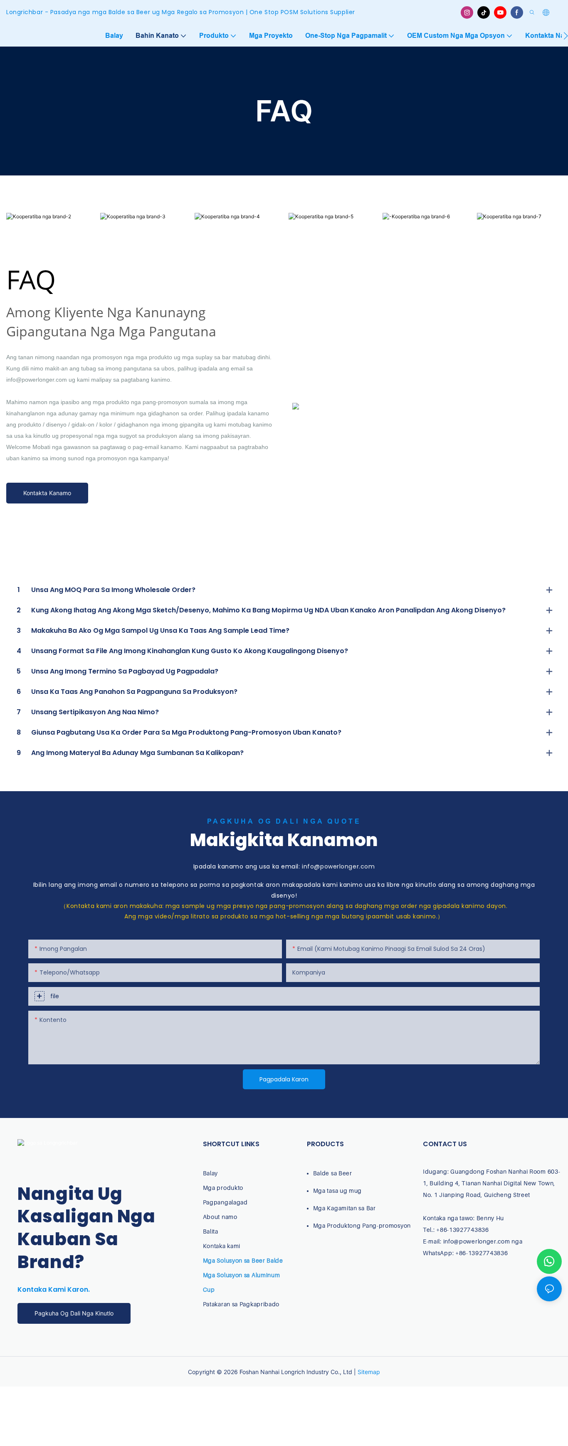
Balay (210, 1173)
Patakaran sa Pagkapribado (241, 1304)
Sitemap (369, 1371)
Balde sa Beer (332, 1173)
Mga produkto (223, 1187)
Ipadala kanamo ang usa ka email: (284, 866)
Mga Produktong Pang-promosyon (362, 1225)
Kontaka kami (221, 1245)
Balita (210, 1231)
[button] (565, 35)
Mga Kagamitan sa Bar (344, 1208)
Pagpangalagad (225, 1202)
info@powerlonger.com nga (483, 1241)
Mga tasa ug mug (337, 1190)
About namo (220, 1216)
